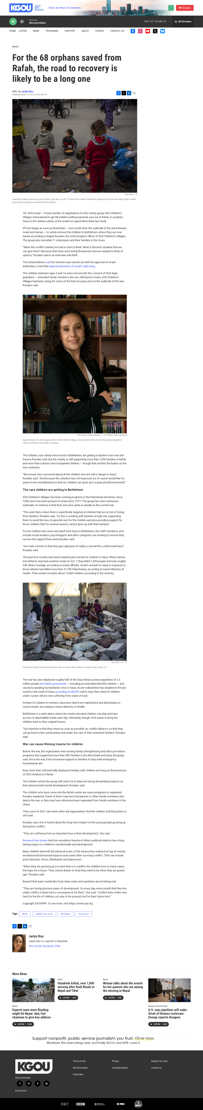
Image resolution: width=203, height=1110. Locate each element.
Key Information (80, 1068)
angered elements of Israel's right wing (72, 266)
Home (12, 31)
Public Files (78, 1074)
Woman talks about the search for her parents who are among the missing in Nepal (123, 987)
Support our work (159, 1061)
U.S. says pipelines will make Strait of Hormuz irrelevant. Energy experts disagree (167, 1013)
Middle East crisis (44, 914)
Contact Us (117, 31)
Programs (52, 31)
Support (70, 31)
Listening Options (120, 1068)
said (48, 262)
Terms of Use (79, 1061)
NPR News (65, 914)
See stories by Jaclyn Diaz (44, 946)
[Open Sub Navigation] (29, 31)
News (36, 31)
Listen (23, 31)
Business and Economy (157, 1006)
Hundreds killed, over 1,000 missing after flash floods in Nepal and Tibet (76, 987)
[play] (13, 21)
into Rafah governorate (53, 683)
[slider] (26, 21)
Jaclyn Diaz (27, 91)
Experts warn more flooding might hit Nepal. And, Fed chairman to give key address (31, 1013)
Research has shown (35, 840)
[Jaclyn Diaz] (19, 943)
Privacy (115, 1061)
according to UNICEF (67, 691)
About (85, 31)
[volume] (22, 21)
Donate (186, 7)
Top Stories (83, 914)
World (15, 46)
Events (99, 31)
